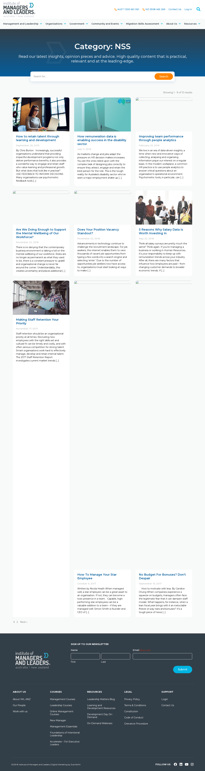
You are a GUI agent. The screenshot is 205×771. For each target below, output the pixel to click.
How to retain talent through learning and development (37, 138)
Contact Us (174, 9)
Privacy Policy (132, 699)
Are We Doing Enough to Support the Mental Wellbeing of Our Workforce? (41, 233)
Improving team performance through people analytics (161, 138)
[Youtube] (186, 764)
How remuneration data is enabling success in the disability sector (101, 140)
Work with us (20, 711)
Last (103, 661)
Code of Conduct (133, 717)
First (73, 661)
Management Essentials (63, 726)
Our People (19, 705)
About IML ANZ (22, 699)
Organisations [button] (53, 23)
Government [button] (77, 23)
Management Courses (62, 699)
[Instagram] (192, 764)
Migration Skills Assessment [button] (142, 23)
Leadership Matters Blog (101, 699)
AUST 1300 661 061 (128, 9)
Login (164, 699)
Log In (188, 9)
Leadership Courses (61, 705)
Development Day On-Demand (100, 716)
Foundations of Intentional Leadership (65, 734)
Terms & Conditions (135, 705)
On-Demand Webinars (99, 723)
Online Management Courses (61, 713)
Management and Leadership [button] (20, 23)
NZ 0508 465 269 (155, 9)
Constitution (131, 711)
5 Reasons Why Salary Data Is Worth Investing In (161, 231)
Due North (76, 764)
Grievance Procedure (136, 723)
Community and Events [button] (105, 23)
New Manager (58, 720)
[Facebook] (175, 764)
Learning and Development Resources (101, 707)
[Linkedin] (181, 764)
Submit (182, 669)
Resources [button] (190, 23)
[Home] (19, 9)
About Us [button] (171, 23)
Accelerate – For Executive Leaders (65, 743)
